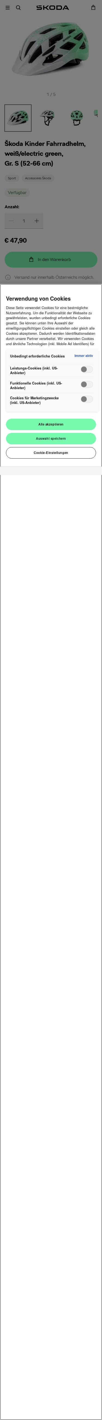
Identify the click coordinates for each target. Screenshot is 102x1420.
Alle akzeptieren (51, 424)
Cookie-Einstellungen (51, 452)
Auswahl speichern (51, 438)
